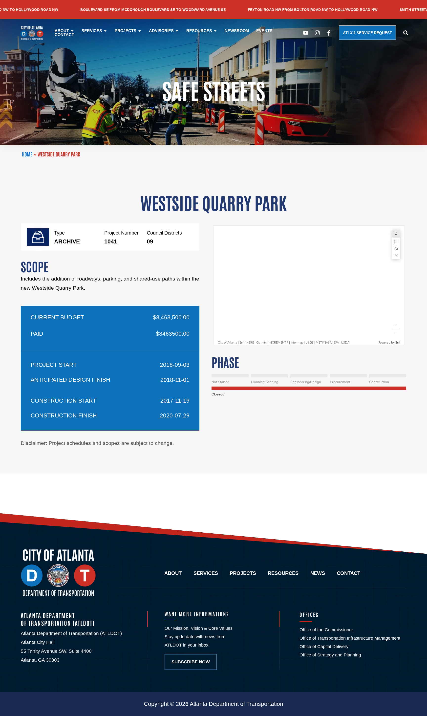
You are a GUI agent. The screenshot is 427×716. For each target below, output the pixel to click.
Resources (283, 573)
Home (27, 154)
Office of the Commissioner (326, 629)
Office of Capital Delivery (323, 646)
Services (205, 573)
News (317, 573)
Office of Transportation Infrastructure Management (349, 638)
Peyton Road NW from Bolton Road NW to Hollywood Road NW (254, 10)
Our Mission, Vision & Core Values (199, 628)
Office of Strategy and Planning (330, 654)
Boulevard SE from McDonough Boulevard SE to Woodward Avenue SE (94, 10)
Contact (348, 573)
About (173, 573)
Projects (243, 573)
